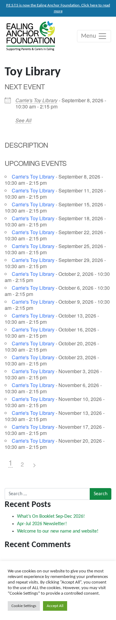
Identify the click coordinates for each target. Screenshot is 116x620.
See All (23, 120)
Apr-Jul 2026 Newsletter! (42, 523)
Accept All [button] (55, 606)
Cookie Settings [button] (23, 606)
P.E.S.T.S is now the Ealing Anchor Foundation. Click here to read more (58, 8)
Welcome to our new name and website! (57, 531)
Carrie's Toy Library (36, 100)
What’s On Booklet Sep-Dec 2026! (51, 516)
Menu (89, 36)
